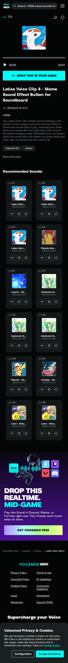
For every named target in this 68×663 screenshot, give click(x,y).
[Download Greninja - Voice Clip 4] (55, 389)
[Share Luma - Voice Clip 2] (19, 433)
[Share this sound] (55, 17)
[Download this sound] (62, 17)
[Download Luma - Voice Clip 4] (55, 433)
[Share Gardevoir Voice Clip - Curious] (19, 345)
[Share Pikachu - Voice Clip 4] (19, 389)
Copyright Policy (20, 579)
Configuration (23, 653)
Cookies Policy (51, 645)
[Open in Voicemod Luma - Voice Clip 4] (42, 433)
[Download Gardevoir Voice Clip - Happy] (55, 345)
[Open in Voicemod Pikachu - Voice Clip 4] (12, 389)
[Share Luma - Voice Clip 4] (49, 433)
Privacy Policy (19, 572)
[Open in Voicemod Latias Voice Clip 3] (12, 213)
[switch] (5, 65)
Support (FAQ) (44, 602)
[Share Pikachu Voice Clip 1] (49, 257)
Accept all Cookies (50, 653)
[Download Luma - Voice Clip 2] (25, 433)
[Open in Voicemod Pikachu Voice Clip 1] (42, 257)
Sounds (26, 551)
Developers (42, 595)
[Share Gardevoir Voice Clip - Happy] (49, 345)
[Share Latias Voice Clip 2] (49, 213)
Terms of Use (43, 572)
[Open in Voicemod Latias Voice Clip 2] (42, 213)
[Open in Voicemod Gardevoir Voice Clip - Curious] (12, 345)
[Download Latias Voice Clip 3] (25, 213)
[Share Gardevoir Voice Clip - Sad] (49, 301)
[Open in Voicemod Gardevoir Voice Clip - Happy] (42, 345)
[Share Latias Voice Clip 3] (19, 213)
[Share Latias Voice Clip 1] (19, 257)
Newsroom (17, 602)
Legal (14, 595)
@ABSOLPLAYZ (17, 108)
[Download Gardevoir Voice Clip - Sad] (55, 301)
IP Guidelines (43, 579)
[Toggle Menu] (62, 6)
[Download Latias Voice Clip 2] (55, 213)
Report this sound (12, 156)
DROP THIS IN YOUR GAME (37, 75)
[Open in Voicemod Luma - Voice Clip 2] (12, 433)
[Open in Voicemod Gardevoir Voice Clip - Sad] (42, 301)
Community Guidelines (42, 587)
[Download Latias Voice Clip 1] (25, 257)
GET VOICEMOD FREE (33, 530)
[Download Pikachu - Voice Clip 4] (25, 389)
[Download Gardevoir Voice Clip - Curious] (25, 345)
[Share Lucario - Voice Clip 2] (19, 301)
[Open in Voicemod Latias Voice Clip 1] (12, 257)
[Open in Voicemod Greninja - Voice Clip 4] (42, 389)
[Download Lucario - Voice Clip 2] (25, 301)
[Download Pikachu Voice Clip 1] (55, 257)
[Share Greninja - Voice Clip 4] (49, 389)
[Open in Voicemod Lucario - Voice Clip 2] (12, 301)
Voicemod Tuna (10, 551)
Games (37, 551)
